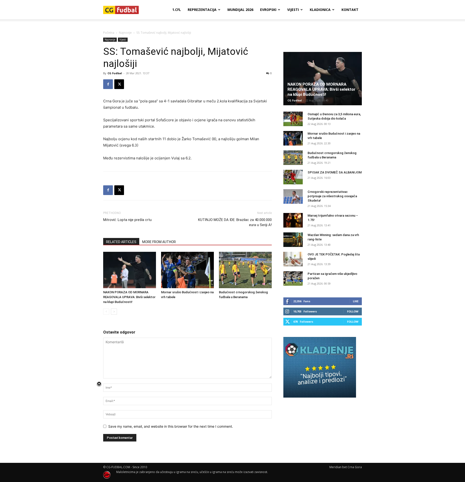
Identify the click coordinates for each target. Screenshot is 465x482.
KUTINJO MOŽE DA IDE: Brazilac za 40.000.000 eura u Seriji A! (235, 222)
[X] (119, 84)
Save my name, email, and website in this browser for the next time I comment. (170, 426)
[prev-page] (106, 312)
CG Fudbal (115, 73)
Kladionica (320, 9)
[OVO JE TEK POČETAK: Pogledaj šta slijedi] (293, 259)
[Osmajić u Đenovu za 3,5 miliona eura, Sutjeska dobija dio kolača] (293, 119)
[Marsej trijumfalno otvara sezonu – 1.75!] (293, 220)
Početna (108, 33)
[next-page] (114, 312)
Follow (352, 311)
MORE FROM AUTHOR (159, 242)
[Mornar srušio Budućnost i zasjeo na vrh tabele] (187, 270)
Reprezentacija (202, 9)
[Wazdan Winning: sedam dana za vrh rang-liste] (293, 239)
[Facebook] (108, 84)
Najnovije (125, 33)
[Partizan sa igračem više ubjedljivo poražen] (293, 278)
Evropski (268, 9)
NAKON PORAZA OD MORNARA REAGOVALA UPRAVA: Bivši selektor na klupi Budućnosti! (129, 297)
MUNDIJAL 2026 (240, 9)
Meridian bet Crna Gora (345, 467)
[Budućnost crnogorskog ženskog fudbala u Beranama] (245, 270)
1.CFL (176, 9)
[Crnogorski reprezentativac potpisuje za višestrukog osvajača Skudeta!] (293, 196)
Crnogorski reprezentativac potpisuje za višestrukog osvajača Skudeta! (332, 196)
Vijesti (293, 9)
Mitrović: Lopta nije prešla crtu (127, 220)
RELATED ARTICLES (121, 242)
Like (355, 301)
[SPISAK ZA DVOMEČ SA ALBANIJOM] (293, 177)
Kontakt (349, 9)
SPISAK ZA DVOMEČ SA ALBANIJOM (335, 172)
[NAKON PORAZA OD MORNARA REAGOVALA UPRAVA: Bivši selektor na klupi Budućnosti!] (129, 270)
